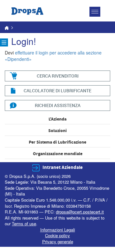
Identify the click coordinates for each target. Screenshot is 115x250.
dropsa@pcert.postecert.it (80, 212)
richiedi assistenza (57, 105)
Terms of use (24, 224)
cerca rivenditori (58, 76)
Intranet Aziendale (62, 167)
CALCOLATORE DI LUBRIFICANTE (57, 91)
